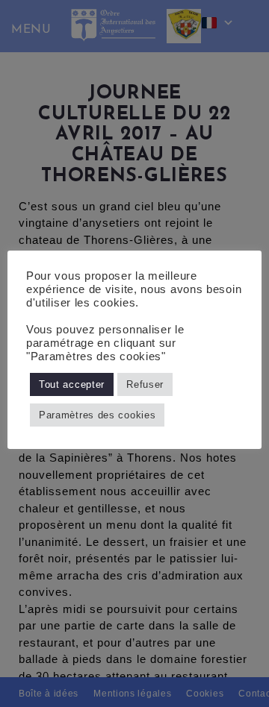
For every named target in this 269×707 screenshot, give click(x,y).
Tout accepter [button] (72, 384)
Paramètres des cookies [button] (97, 415)
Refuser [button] (145, 384)
